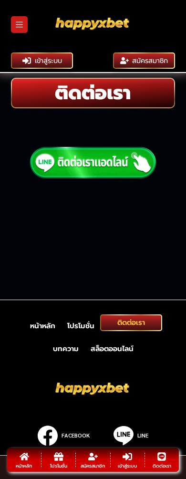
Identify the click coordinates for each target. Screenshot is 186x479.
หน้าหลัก (42, 326)
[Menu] (19, 24)
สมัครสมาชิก (150, 60)
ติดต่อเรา (131, 322)
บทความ (66, 349)
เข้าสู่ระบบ (48, 60)
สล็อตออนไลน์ (112, 349)
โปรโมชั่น (80, 326)
